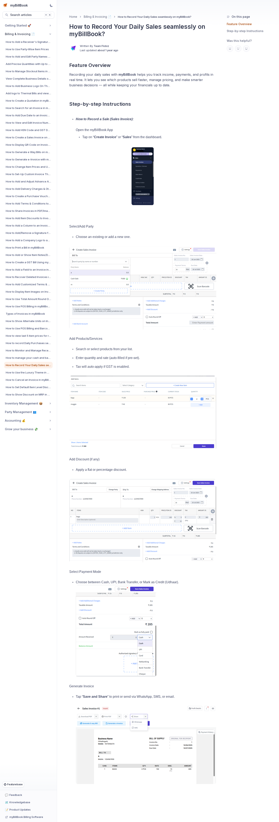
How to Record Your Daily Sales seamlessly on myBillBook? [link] (154, 16)
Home (73, 16)
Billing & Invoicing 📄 (97, 16)
